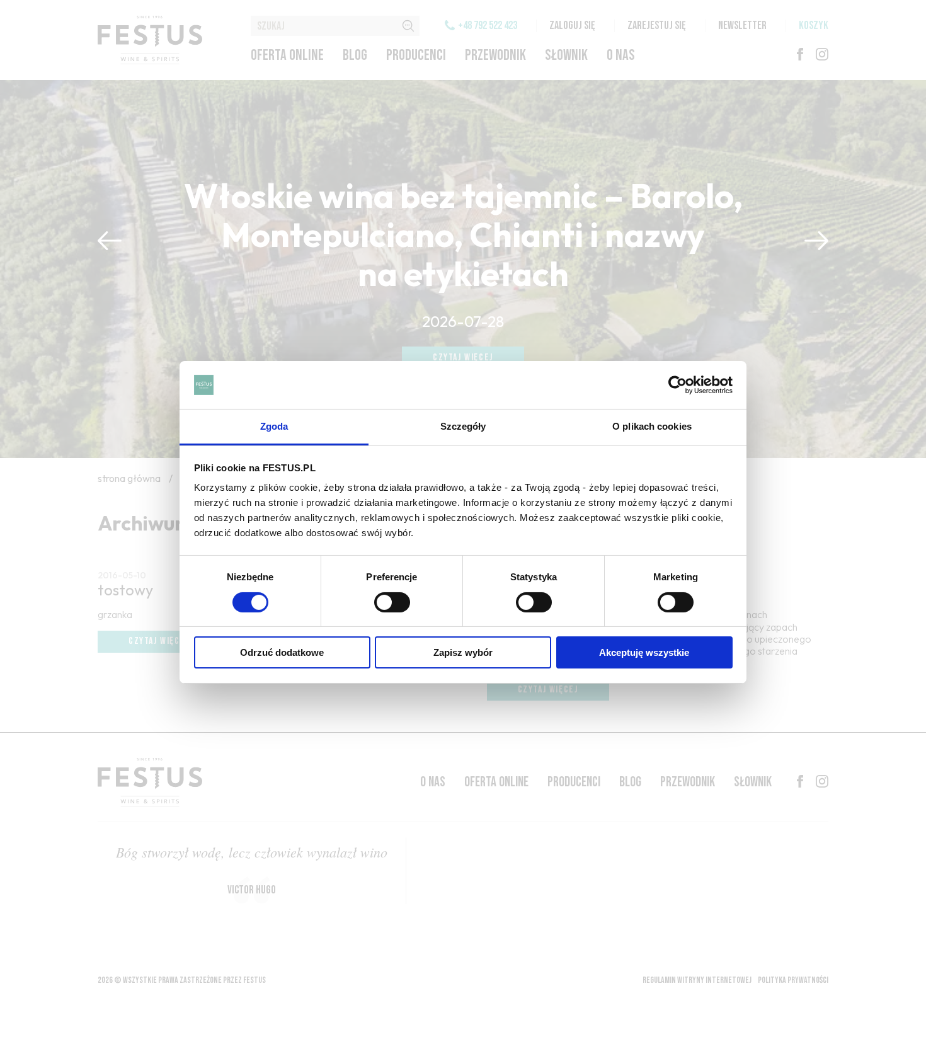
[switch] (392, 602)
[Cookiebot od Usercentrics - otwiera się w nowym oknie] (677, 385)
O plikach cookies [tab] (652, 426)
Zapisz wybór (463, 652)
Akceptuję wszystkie (644, 652)
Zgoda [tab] (274, 426)
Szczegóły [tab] (463, 426)
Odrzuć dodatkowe (282, 652)
